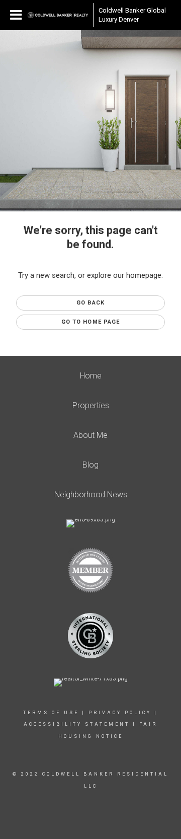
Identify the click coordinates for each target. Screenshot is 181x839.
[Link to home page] (58, 15)
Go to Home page (90, 322)
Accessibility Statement (77, 724)
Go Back (90, 302)
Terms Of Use (51, 712)
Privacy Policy (119, 712)
